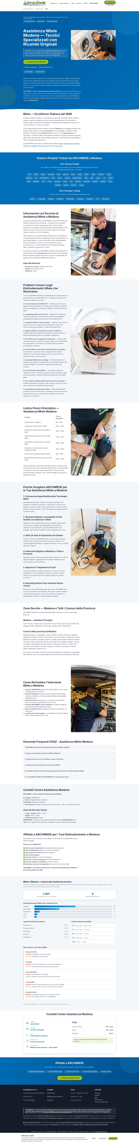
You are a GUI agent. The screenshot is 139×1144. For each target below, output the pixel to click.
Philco (65, 181)
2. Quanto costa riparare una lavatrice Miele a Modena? (42, 753)
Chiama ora (111, 2)
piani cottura (45, 146)
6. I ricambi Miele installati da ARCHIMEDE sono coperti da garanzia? (47, 777)
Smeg (110, 181)
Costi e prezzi (99, 1099)
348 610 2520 (34, 1024)
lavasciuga (59, 146)
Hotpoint (67, 178)
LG (104, 178)
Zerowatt (73, 185)
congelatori (33, 146)
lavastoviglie (68, 143)
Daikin (93, 174)
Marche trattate (63, 3)
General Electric (44, 178)
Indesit (98, 178)
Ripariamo (53, 3)
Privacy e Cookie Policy (101, 1102)
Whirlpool (58, 185)
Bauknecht (51, 174)
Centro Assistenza (28, 9)
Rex (71, 181)
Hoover (60, 178)
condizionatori (70, 199)
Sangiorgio (86, 181)
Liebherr (110, 178)
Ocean (49, 181)
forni (39, 146)
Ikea (92, 178)
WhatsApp (29, 71)
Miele (28, 181)
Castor (86, 174)
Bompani (65, 174)
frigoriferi (26, 146)
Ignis (86, 178)
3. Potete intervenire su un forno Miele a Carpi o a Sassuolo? (44, 759)
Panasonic (57, 181)
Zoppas (81, 185)
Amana (36, 174)
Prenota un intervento (37, 1041)
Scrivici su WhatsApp (37, 1030)
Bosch (73, 174)
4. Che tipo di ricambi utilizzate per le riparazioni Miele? (42, 765)
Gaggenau (29, 178)
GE (36, 178)
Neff (43, 181)
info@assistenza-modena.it (39, 1035)
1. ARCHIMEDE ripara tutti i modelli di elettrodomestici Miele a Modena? (47, 747)
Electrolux (101, 174)
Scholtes (95, 181)
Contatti (85, 3)
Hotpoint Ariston (77, 178)
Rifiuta (94, 1138)
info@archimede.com (101, 1131)
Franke (109, 174)
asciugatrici (76, 143)
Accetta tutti (113, 1138)
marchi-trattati (39, 9)
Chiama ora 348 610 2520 (37, 62)
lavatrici (60, 143)
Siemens (103, 181)
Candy (79, 174)
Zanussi (66, 185)
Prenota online (93, 3)
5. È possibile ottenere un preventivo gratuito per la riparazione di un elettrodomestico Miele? (54, 771)
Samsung (78, 181)
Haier (53, 178)
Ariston (43, 174)
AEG (29, 174)
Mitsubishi (36, 181)
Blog (73, 3)
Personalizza (102, 1138)
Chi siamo (78, 3)
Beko (58, 174)
